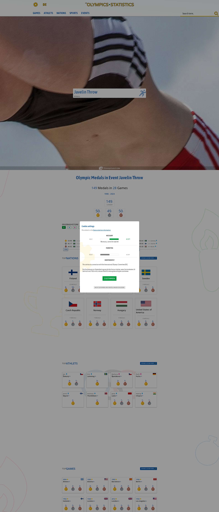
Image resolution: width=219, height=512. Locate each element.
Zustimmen (109, 278)
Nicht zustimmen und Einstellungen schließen (109, 287)
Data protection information (102, 230)
